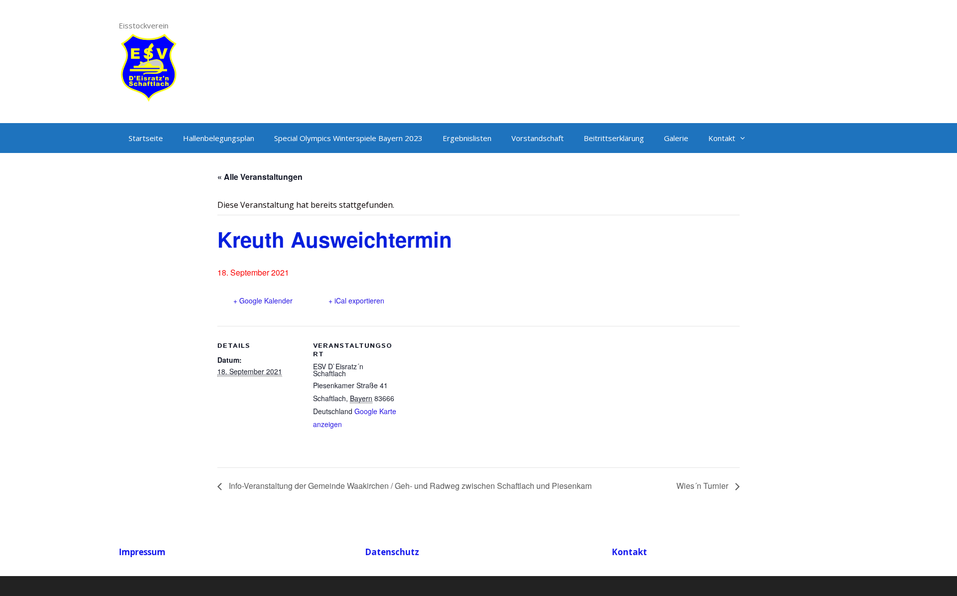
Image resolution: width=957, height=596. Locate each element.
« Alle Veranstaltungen (260, 176)
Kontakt (721, 138)
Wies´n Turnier (703, 485)
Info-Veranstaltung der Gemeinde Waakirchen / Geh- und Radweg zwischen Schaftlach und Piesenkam (409, 485)
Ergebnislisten (467, 138)
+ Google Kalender (263, 300)
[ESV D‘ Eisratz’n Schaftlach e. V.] (148, 66)
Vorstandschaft (537, 138)
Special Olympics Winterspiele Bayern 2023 (348, 138)
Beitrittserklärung (614, 138)
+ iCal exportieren (356, 300)
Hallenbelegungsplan (218, 138)
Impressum (142, 552)
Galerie (676, 138)
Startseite (146, 138)
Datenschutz (392, 552)
